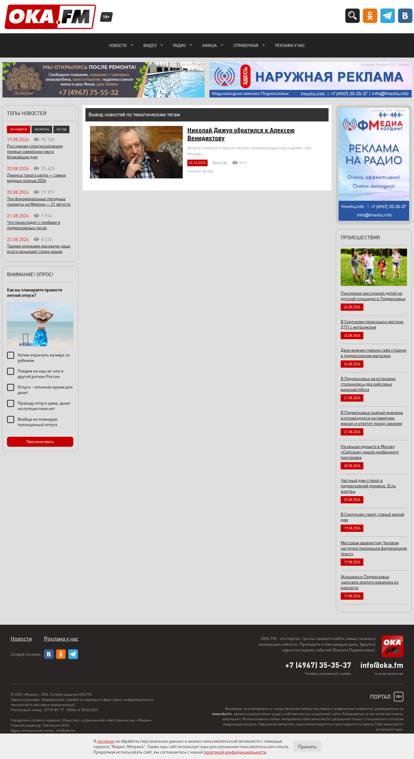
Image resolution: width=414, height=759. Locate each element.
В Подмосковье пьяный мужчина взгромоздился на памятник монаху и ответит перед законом (372, 417)
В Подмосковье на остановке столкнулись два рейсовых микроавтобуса (368, 384)
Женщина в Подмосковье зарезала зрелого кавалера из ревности (370, 582)
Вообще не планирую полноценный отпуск (38, 421)
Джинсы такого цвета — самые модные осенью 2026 (36, 177)
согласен (105, 741)
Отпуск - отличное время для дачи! (45, 389)
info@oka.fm (381, 665)
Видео (149, 45)
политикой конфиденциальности (235, 751)
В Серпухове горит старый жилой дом (372, 516)
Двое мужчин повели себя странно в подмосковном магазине (373, 352)
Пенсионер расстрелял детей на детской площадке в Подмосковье (373, 295)
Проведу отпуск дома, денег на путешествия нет (44, 405)
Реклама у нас (290, 45)
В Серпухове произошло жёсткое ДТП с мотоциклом (372, 324)
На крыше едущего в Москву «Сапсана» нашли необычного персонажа (370, 451)
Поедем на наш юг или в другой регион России (41, 373)
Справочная (246, 45)
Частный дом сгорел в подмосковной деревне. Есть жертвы (368, 485)
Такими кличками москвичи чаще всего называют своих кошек (38, 248)
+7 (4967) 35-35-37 (318, 665)
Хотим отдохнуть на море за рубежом (44, 357)
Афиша (209, 45)
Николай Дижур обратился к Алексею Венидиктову (241, 134)
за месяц (42, 129)
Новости (118, 45)
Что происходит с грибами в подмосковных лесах (33, 224)
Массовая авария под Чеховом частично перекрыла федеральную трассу (374, 548)
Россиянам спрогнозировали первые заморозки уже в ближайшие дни (35, 151)
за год (61, 129)
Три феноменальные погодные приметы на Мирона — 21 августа (38, 201)
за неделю (18, 129)
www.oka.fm (222, 713)
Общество (219, 162)
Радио (179, 45)
